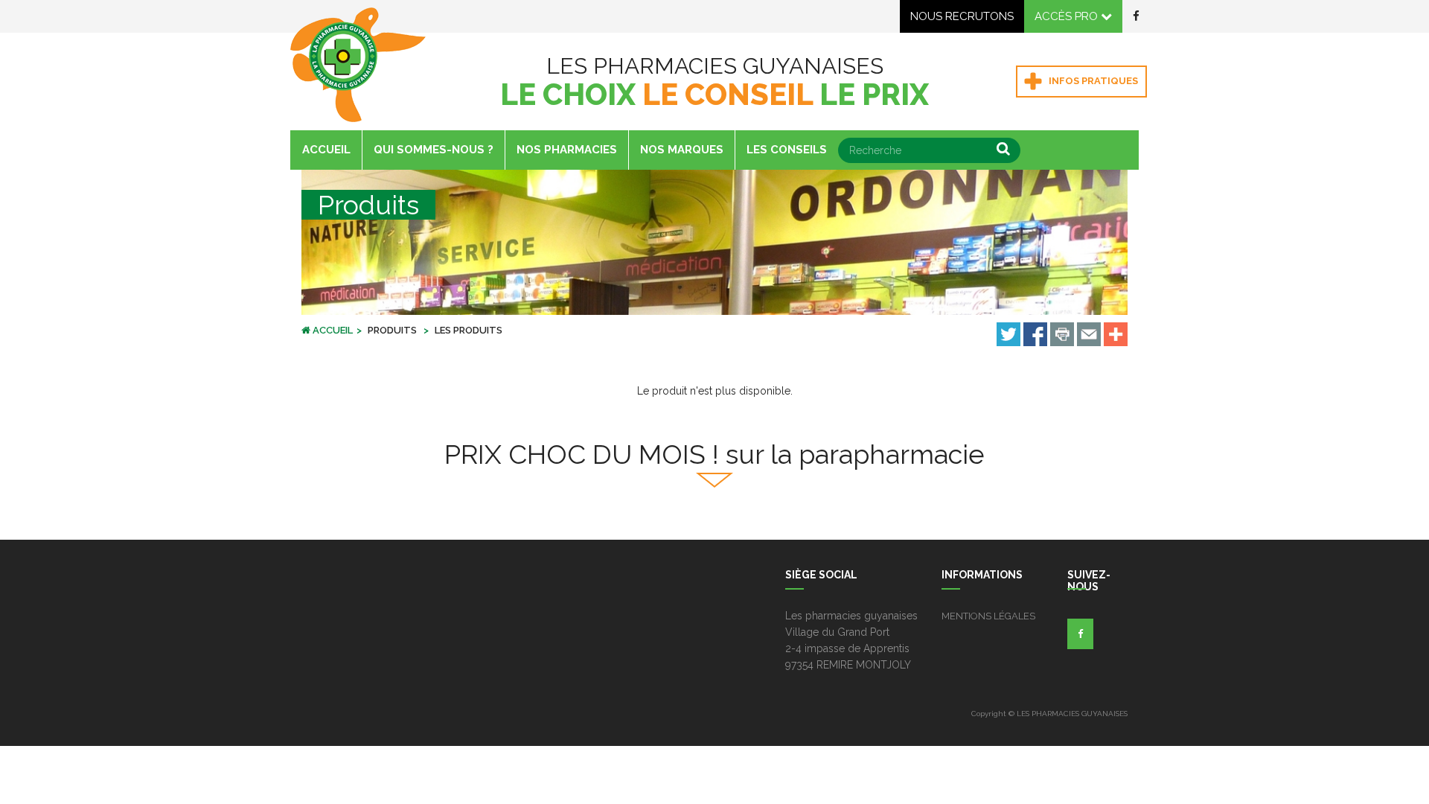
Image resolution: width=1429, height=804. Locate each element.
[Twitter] (1008, 333)
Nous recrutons (962, 16)
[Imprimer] (1062, 333)
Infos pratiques (1092, 80)
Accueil (326, 149)
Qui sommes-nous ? (433, 149)
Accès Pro (1068, 16)
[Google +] (1116, 333)
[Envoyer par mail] (1089, 333)
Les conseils (787, 149)
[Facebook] (1035, 333)
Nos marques (681, 149)
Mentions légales (988, 616)
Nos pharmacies (567, 149)
